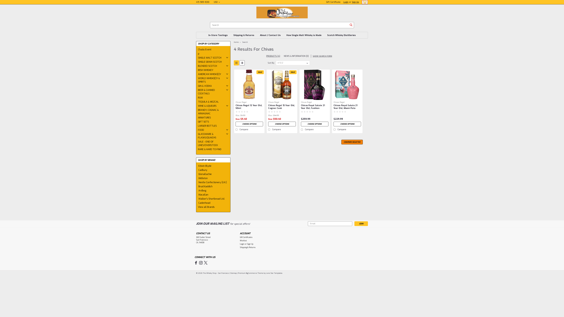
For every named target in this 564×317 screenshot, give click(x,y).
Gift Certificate (333, 2)
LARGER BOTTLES (207, 125)
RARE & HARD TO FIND (209, 149)
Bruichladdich (205, 186)
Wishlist (243, 241)
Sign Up (355, 2)
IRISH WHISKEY (205, 70)
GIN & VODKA (205, 85)
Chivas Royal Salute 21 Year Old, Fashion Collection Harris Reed (313, 108)
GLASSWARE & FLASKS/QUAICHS (207, 136)
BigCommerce (251, 273)
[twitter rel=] (206, 263)
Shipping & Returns (243, 35)
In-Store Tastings (218, 35)
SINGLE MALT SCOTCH (209, 57)
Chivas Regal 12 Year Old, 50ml (249, 107)
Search (245, 42)
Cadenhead (204, 202)
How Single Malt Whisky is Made (304, 35)
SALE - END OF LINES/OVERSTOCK (208, 143)
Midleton (203, 178)
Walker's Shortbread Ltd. (211, 198)
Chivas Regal (241, 102)
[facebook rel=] (196, 263)
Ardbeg (202, 190)
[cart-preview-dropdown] (364, 2)
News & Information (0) (296, 56)
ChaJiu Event (204, 49)
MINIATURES (204, 117)
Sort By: (271, 63)
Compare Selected (352, 142)
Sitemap (233, 273)
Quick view (249, 97)
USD (216, 2)
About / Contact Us (270, 35)
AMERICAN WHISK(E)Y (209, 74)
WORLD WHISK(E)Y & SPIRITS (209, 80)
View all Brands (206, 207)
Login (345, 2)
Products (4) (273, 56)
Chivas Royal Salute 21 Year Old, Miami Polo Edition (346, 108)
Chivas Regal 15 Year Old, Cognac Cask (281, 107)
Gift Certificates (246, 237)
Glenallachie (205, 174)
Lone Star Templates (274, 273)
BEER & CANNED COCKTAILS (206, 91)
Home (236, 42)
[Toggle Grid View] (236, 62)
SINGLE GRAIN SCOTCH (210, 61)
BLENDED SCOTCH (207, 66)
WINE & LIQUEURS (207, 105)
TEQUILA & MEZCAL (208, 101)
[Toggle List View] (242, 62)
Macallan (203, 194)
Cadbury (202, 170)
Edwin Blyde (204, 165)
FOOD (201, 129)
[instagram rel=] (201, 263)
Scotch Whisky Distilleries (341, 35)
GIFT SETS (203, 121)
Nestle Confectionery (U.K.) (212, 182)
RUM (200, 97)
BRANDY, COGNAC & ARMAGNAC (208, 111)
